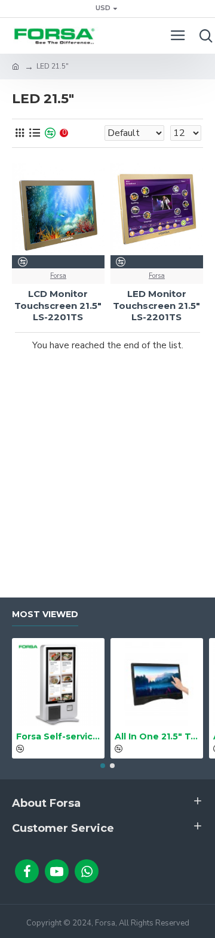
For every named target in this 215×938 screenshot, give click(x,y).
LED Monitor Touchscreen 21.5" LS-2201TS (156, 305)
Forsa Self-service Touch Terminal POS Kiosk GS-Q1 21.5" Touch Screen (58, 736)
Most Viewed (45, 614)
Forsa (58, 275)
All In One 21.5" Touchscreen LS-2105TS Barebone (157, 736)
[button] (102, 765)
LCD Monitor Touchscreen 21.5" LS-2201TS (58, 305)
